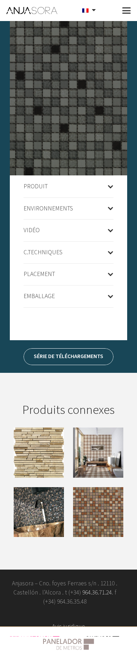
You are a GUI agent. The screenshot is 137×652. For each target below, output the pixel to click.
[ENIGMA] (39, 512)
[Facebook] (35, 614)
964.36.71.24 (97, 592)
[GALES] (98, 453)
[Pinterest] (79, 614)
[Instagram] (102, 614)
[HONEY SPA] (98, 512)
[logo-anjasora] (32, 10)
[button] (109, 10)
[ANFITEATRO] (39, 453)
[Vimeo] (57, 614)
